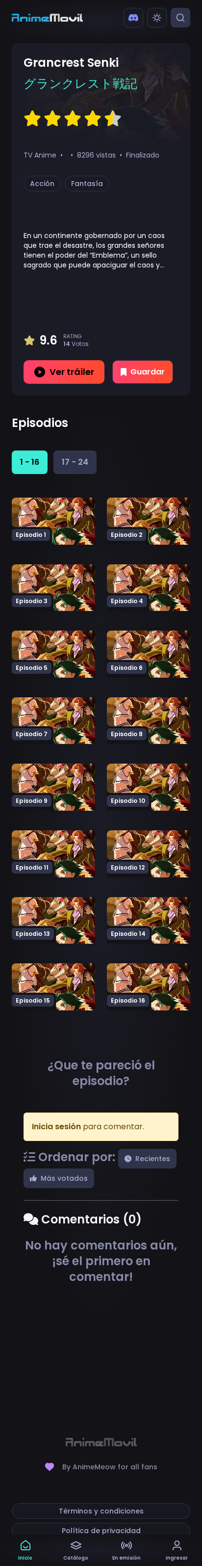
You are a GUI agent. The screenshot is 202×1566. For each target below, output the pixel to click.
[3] (72, 119)
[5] (113, 119)
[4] (92, 119)
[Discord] (133, 17)
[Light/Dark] (157, 17)
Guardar (147, 371)
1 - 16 (29, 462)
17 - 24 (75, 462)
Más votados (64, 1178)
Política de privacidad (101, 1531)
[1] (32, 119)
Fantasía (87, 183)
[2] (52, 119)
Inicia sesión (56, 1126)
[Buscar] (180, 17)
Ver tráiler (72, 372)
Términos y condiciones (101, 1511)
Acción (42, 183)
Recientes (152, 1159)
